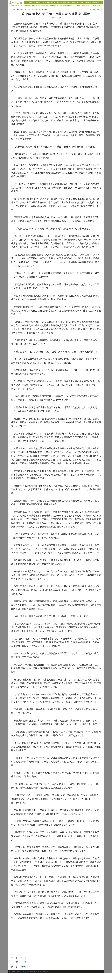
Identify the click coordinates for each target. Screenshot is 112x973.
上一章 (23, 962)
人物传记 (77, 5)
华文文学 (32, 2)
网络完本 (34, 5)
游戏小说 (59, 5)
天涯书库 (12, 9)
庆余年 (19, 9)
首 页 (26, 2)
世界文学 (38, 2)
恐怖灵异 (50, 2)
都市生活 (46, 5)
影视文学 (53, 5)
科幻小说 (63, 2)
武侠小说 (81, 2)
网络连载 (28, 5)
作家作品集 (97, 5)
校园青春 (40, 5)
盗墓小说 (71, 5)
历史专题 (84, 5)
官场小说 (65, 5)
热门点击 (90, 5)
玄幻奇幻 (69, 2)
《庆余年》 (25, 966)
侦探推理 (57, 2)
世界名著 (75, 2)
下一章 (23, 958)
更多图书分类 (96, 2)
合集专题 (88, 2)
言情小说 (44, 2)
